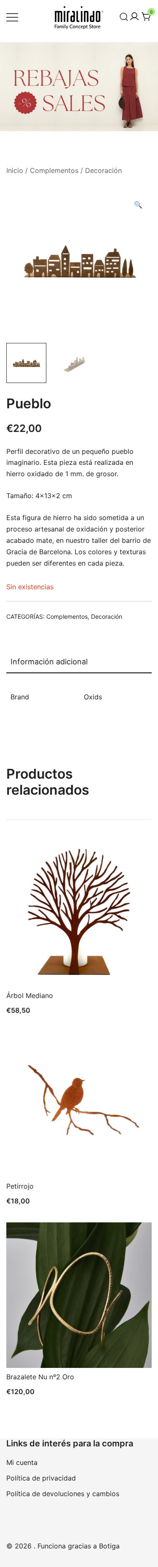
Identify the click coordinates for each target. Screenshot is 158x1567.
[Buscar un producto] (124, 16)
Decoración (103, 170)
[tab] (79, 662)
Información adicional (49, 661)
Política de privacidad (41, 1478)
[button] (138, 204)
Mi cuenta (21, 1462)
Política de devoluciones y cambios (62, 1493)
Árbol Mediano (29, 995)
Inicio (14, 170)
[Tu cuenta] (134, 16)
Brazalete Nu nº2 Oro (40, 1377)
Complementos (54, 170)
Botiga (109, 1546)
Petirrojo (20, 1186)
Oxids (93, 697)
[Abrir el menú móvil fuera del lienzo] (12, 16)
